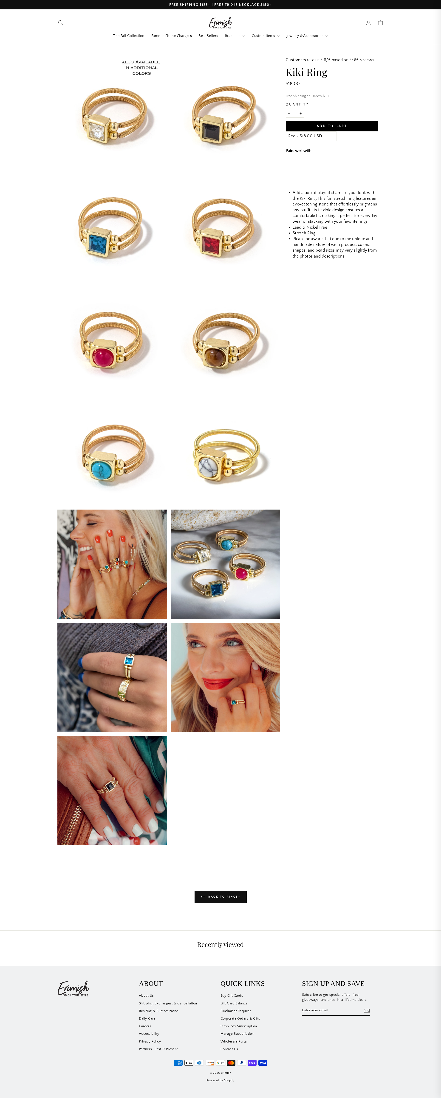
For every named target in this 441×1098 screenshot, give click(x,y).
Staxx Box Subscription (238, 1026)
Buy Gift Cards (231, 996)
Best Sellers (208, 36)
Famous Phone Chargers (171, 36)
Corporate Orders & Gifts (240, 1018)
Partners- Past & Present (158, 1049)
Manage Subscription (237, 1034)
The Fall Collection (128, 36)
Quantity (297, 104)
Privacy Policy (150, 1041)
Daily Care (147, 1018)
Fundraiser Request (235, 1011)
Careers (145, 1026)
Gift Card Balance (234, 1003)
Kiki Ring (324, 166)
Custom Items (264, 36)
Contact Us (229, 1049)
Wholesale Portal (234, 1041)
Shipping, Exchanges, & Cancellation (168, 1003)
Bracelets (233, 36)
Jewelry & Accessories (305, 36)
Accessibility (149, 1034)
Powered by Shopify (220, 1080)
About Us (146, 996)
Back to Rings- (224, 896)
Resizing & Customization (159, 1011)
